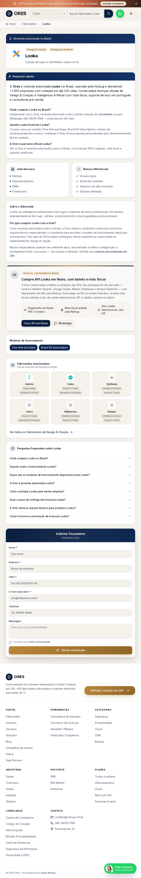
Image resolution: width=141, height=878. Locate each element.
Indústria (11, 795)
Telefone (14, 606)
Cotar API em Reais (36, 323)
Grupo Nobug (48, 872)
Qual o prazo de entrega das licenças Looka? (38, 499)
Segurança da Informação (21, 848)
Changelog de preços (19, 747)
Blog (8, 741)
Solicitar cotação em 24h (106, 690)
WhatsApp (65, 323)
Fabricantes (29, 23)
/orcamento (106, 114)
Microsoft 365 (103, 795)
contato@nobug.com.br (69, 817)
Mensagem (15, 621)
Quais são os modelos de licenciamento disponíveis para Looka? (50, 474)
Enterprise (56, 789)
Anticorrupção (14, 830)
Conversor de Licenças (64, 722)
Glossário (11, 735)
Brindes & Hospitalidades (21, 836)
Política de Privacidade (39, 642)
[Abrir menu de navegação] (131, 14)
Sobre (9, 754)
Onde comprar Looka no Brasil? (29, 458)
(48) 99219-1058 (65, 823)
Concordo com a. (31, 642)
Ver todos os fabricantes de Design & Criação (39, 432)
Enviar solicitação (73, 650)
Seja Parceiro (14, 760)
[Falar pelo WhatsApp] (120, 14)
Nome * (13, 547)
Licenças (11, 722)
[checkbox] (10, 642)
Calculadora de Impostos (65, 716)
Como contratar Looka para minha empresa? (37, 491)
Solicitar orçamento (113, 3)
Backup (99, 741)
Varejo (10, 789)
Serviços (11, 729)
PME (53, 776)
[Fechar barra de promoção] (136, 3)
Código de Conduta (18, 823)
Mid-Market (57, 782)
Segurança (101, 716)
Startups (11, 801)
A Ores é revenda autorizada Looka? (32, 483)
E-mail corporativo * (20, 591)
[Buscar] (108, 14)
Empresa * (14, 562)
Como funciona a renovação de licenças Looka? (39, 516)
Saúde (10, 776)
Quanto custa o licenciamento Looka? (33, 466)
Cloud (98, 729)
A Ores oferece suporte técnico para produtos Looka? (43, 507)
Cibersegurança (104, 782)
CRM (98, 735)
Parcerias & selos (105, 801)
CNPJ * (13, 577)
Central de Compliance (20, 817)
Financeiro (12, 782)
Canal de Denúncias (18, 842)
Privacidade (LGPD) (18, 855)
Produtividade (103, 722)
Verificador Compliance (64, 735)
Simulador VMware (61, 729)
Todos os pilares (105, 776)
